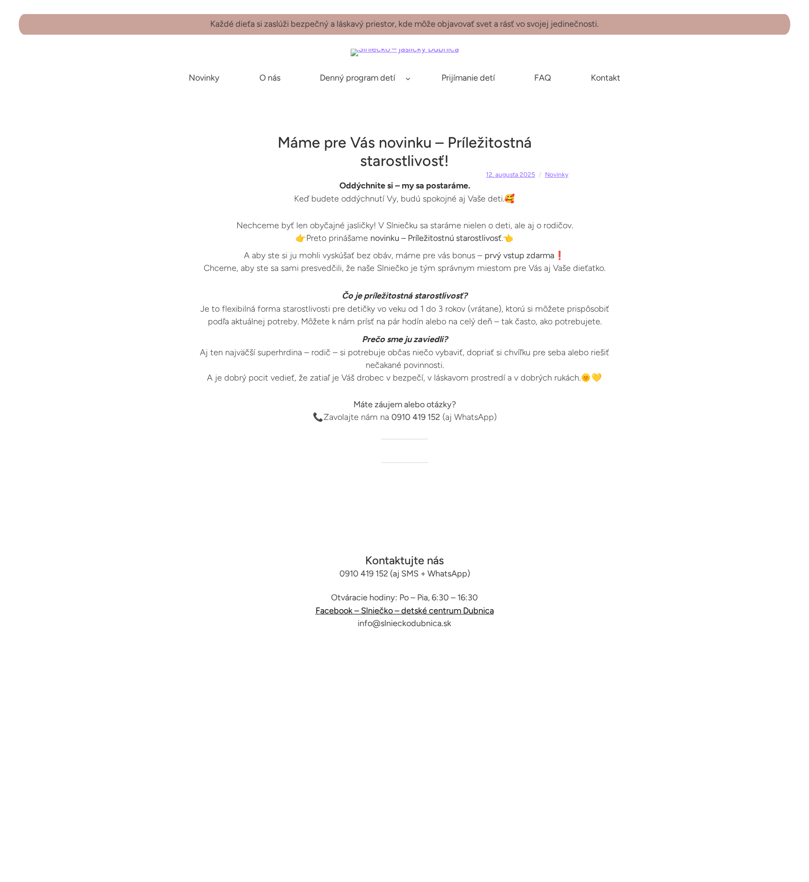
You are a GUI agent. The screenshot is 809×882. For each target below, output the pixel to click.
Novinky (556, 174)
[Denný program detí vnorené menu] (408, 78)
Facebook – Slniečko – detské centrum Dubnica (405, 610)
